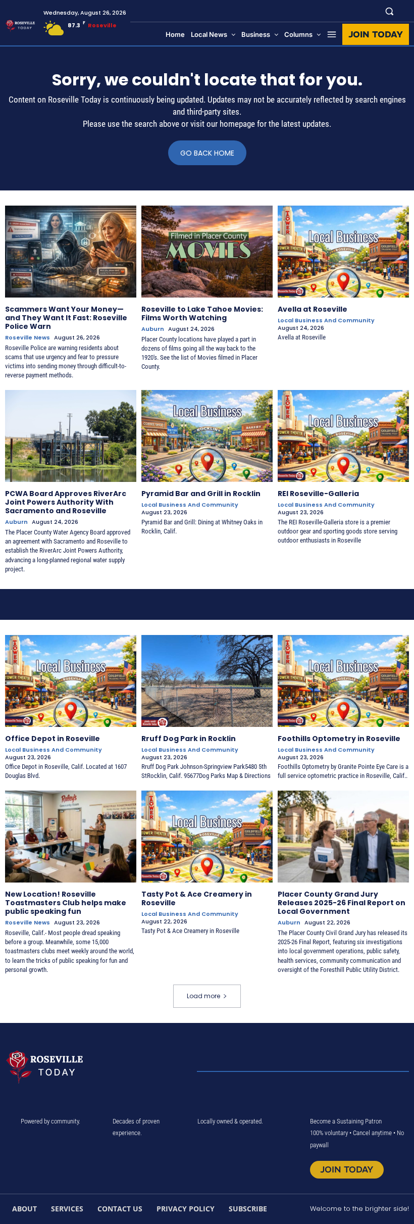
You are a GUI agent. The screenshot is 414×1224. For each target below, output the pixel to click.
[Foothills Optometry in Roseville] (343, 681)
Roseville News (27, 337)
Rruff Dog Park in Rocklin (188, 738)
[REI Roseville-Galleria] (343, 436)
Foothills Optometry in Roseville (339, 738)
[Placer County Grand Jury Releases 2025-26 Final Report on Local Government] (343, 837)
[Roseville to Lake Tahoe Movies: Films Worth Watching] (207, 252)
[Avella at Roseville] (343, 252)
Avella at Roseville (312, 309)
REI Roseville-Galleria (318, 493)
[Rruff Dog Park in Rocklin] (207, 681)
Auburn (152, 329)
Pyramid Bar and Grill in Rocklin (201, 493)
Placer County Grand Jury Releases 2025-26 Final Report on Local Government (341, 902)
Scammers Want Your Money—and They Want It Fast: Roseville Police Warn (66, 317)
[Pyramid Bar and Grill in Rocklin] (207, 436)
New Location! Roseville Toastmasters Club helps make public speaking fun (65, 902)
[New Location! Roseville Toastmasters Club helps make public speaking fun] (70, 837)
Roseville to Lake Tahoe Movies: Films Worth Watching (202, 313)
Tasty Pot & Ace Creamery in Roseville (196, 898)
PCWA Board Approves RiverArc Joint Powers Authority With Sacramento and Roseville (65, 502)
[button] (389, 11)
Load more (203, 996)
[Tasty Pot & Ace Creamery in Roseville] (207, 837)
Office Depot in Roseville (52, 738)
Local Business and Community (326, 320)
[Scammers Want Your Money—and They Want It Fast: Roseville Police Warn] (70, 252)
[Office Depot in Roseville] (70, 681)
